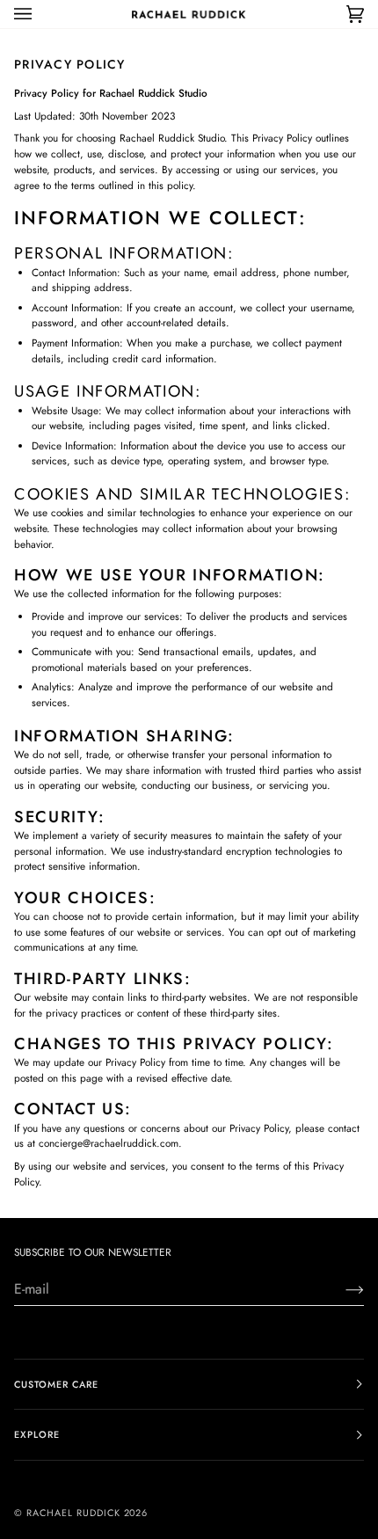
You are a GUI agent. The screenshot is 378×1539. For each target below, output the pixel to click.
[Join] (340, 1289)
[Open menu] (40, 14)
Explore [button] (37, 1434)
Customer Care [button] (56, 1384)
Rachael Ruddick (73, 1513)
